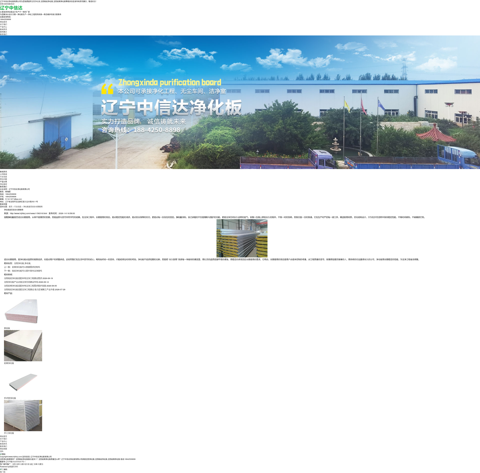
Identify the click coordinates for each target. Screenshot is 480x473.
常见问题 (3, 179)
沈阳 (14, 464)
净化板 (27, 263)
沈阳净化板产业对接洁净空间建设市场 (21, 282)
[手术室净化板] (23, 380)
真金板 (7, 328)
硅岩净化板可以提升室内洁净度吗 (27, 270)
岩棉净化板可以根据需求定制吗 (26, 267)
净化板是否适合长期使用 (32, 206)
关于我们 (3, 24)
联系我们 (3, 34)
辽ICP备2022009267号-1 (16, 461)
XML (2, 451)
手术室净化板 (10, 398)
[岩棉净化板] (23, 345)
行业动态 (3, 176)
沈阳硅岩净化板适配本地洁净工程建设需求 (23, 278)
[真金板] (23, 310)
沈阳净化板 (36, 1)
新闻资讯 (3, 29)
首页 (10, 206)
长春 (22, 464)
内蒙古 (40, 464)
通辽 (32, 464)
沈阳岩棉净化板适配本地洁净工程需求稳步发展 (25, 285)
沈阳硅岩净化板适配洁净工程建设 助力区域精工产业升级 (29, 289)
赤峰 (36, 464)
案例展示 (3, 31)
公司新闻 (3, 174)
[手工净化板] (23, 415)
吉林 (18, 464)
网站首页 (3, 21)
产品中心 (3, 26)
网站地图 (3, 448)
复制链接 (26, 456)
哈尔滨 (27, 464)
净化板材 (3, 184)
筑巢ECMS (13, 466)
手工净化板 (9, 433)
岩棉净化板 (9, 363)
